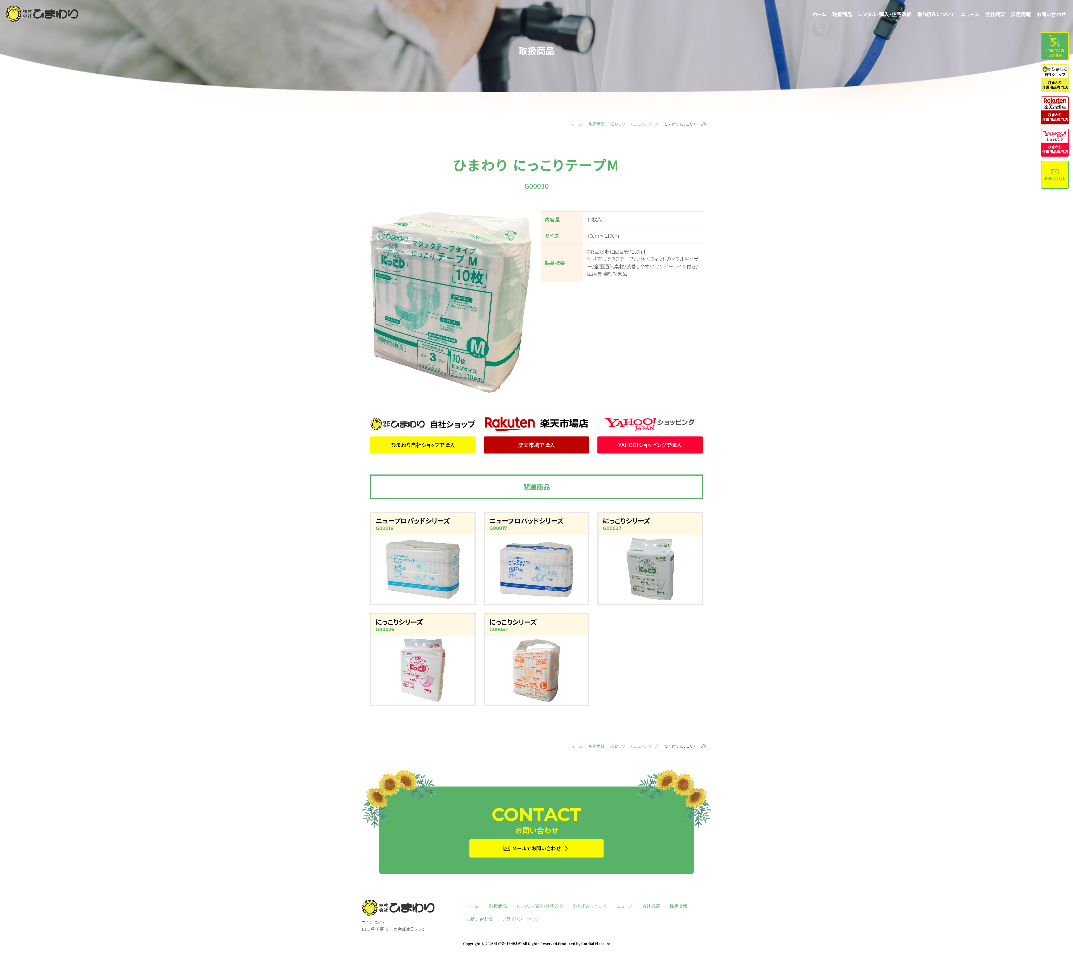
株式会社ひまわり (508, 943)
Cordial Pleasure (595, 943)
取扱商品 (596, 124)
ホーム (577, 124)
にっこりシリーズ (644, 124)
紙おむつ (617, 124)
